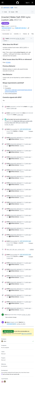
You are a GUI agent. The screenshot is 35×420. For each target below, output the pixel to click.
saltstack (6, 7)
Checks (26, 33)
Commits (18, 33)
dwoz (3, 26)
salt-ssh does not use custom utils (11, 374)
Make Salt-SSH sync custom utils (15, 249)
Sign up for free (8, 331)
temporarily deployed (15, 137)
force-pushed (13, 129)
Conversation (7, 33)
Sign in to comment (26, 333)
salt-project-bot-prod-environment (17, 119)
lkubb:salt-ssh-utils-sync (21, 28)
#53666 (8, 62)
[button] (6, 41)
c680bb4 (32, 249)
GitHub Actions (15, 139)
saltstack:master (6, 28)
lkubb (7, 38)
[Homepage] (17, 2)
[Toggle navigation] (2, 2)
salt (12, 7)
